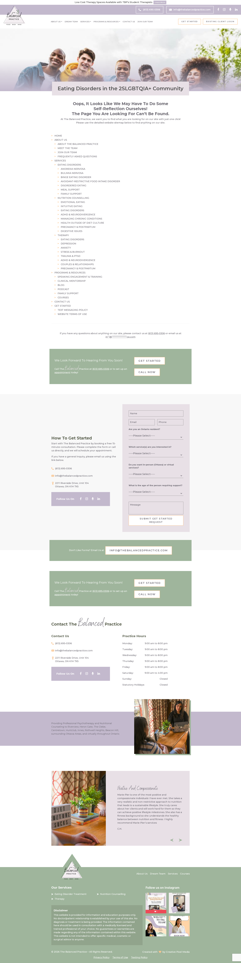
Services (85, 21)
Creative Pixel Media (178, 952)
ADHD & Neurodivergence (78, 214)
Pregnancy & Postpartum (78, 227)
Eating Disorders (69, 164)
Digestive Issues (71, 231)
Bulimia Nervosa (72, 173)
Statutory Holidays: (133, 684)
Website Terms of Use (72, 314)
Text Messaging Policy (73, 310)
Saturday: (127, 673)
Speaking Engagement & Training (80, 276)
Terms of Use (120, 957)
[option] (120, 808)
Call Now (147, 372)
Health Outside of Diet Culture (82, 223)
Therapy (63, 235)
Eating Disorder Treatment (70, 894)
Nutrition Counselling (73, 198)
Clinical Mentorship (72, 281)
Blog (61, 285)
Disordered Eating (73, 185)
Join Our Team (145, 21)
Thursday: (128, 661)
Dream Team (71, 21)
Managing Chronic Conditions (81, 218)
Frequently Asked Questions (77, 156)
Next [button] (180, 840)
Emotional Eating (73, 202)
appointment (62, 372)
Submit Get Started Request (156, 520)
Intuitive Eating (71, 206)
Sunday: (127, 678)
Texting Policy (139, 957)
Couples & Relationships (77, 264)
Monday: (127, 643)
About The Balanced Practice (78, 144)
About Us (56, 21)
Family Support (71, 193)
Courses (63, 297)
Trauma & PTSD (70, 256)
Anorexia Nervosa (73, 169)
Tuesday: (127, 649)
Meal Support (70, 189)
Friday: (126, 667)
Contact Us (129, 21)
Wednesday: (129, 655)
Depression (68, 243)
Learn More (160, 2)
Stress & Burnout (73, 252)
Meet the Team (67, 148)
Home (58, 135)
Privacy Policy (101, 957)
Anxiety (66, 247)
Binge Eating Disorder (76, 177)
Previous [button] (171, 840)
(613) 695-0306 (151, 9)
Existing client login (220, 21)
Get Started (189, 21)
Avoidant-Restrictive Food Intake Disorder (90, 181)
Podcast (63, 289)
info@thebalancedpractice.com (192, 9)
